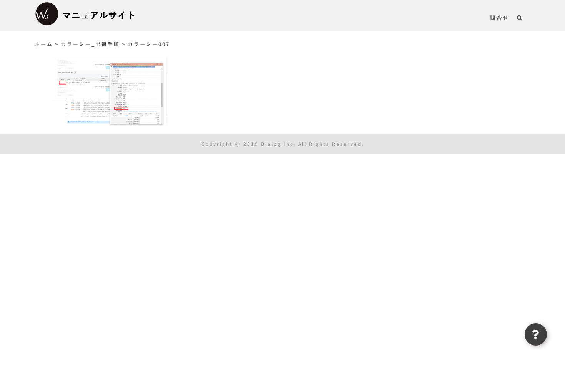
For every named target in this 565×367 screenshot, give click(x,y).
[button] (520, 17)
